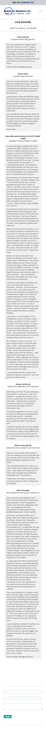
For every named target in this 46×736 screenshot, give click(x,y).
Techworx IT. (23, 730)
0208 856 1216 (27, 2)
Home (18, 733)
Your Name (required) (12, 689)
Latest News (26, 733)
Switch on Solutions (17, 28)
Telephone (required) (12, 695)
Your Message (9, 702)
